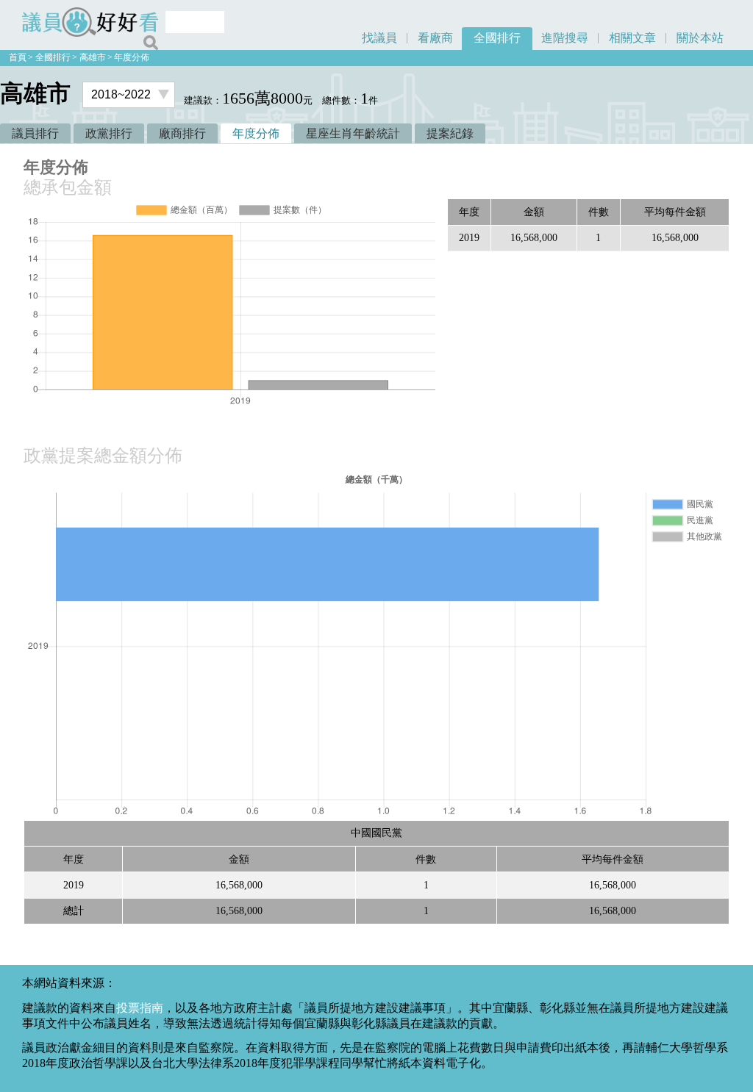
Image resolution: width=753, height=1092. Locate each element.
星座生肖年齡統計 (353, 133)
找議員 (379, 38)
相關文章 (632, 38)
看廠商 (435, 38)
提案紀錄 (450, 133)
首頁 (17, 57)
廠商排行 (182, 133)
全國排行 (497, 38)
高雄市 (92, 57)
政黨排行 (108, 133)
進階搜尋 (564, 38)
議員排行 (35, 133)
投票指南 (139, 1008)
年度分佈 (131, 57)
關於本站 (700, 38)
